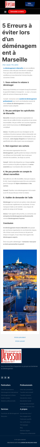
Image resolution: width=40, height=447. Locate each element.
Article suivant (20, 341)
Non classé (6, 65)
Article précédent (20, 337)
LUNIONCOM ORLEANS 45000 (28, 442)
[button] (5, 11)
